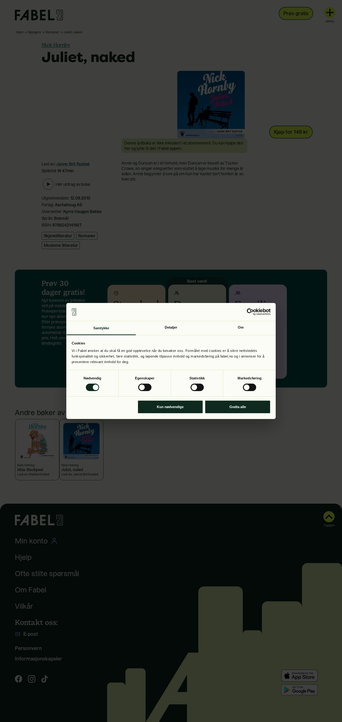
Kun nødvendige (170, 407)
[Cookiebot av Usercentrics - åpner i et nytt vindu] (250, 311)
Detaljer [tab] (171, 327)
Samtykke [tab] (101, 328)
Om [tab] (241, 327)
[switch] (144, 387)
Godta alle (237, 407)
